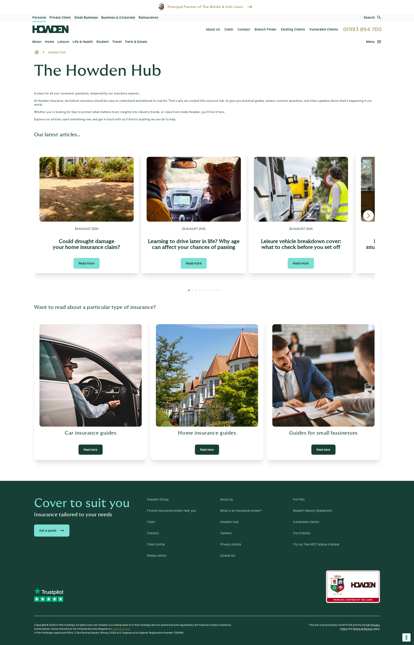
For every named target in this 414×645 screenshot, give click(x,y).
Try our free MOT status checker (316, 544)
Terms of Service (363, 628)
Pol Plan (299, 499)
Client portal (156, 544)
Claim (151, 522)
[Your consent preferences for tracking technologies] (406, 637)
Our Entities (301, 533)
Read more (87, 263)
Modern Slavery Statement (312, 511)
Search (369, 17)
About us (226, 499)
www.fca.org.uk (121, 628)
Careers (226, 533)
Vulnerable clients (306, 522)
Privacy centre (230, 544)
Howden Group (158, 499)
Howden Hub (229, 522)
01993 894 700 (362, 29)
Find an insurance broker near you (171, 511)
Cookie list (227, 556)
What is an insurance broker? (241, 511)
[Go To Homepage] (50, 29)
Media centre (156, 556)
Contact (153, 533)
